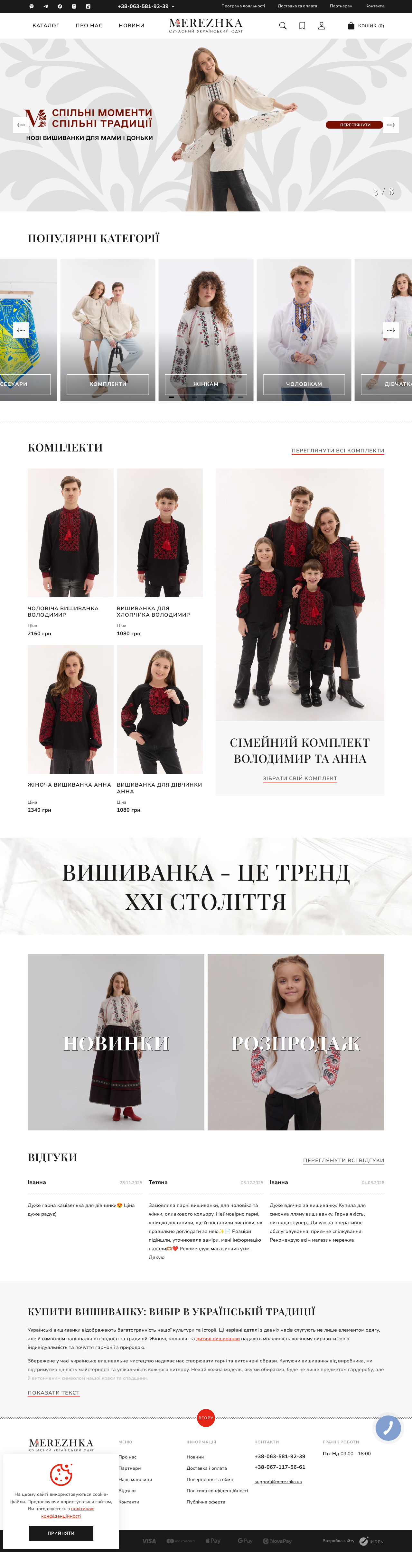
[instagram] (74, 6)
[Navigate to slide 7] (240, 397)
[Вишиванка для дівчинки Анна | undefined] (160, 709)
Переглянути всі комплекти (338, 451)
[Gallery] (206, 125)
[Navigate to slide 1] (171, 397)
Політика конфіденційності (217, 1491)
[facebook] (60, 6)
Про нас (89, 25)
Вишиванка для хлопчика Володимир (153, 611)
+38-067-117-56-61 (280, 1467)
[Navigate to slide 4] (206, 397)
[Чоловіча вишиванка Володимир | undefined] (71, 532)
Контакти (374, 6)
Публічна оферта (206, 1502)
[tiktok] (88, 6)
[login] (321, 25)
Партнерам (341, 6)
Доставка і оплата (207, 1468)
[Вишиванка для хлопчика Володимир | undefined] (160, 532)
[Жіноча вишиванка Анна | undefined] (71, 709)
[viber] (31, 6)
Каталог (46, 25)
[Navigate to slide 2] (182, 397)
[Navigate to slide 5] (217, 397)
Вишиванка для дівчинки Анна (159, 788)
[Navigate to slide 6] (229, 397)
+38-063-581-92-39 (143, 6)
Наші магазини (135, 1479)
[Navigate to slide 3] (194, 397)
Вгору (206, 1418)
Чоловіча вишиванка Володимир (63, 611)
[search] (282, 25)
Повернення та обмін (211, 1479)
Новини (132, 25)
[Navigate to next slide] (391, 125)
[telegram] (46, 6)
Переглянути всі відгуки (343, 1161)
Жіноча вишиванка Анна (69, 785)
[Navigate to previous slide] (21, 125)
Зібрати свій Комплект (300, 779)
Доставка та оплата (297, 6)
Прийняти (61, 1533)
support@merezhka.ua (278, 1482)
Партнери (129, 1468)
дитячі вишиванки (218, 1338)
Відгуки (127, 1491)
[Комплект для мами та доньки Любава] (206, 125)
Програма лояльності (243, 6)
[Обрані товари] (302, 25)
